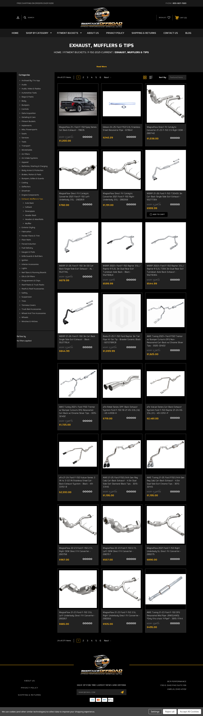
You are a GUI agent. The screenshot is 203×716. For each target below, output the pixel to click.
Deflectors (26, 186)
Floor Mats (26, 239)
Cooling (25, 182)
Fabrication (26, 231)
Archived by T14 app (31, 80)
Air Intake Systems (30, 158)
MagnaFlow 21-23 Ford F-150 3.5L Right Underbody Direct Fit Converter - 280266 (121, 615)
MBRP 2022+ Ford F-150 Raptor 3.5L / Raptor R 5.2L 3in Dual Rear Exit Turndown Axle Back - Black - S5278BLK (121, 270)
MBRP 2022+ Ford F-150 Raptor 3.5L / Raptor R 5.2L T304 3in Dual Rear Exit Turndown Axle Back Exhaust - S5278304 (165, 270)
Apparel (25, 162)
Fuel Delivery (27, 247)
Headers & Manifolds (34, 219)
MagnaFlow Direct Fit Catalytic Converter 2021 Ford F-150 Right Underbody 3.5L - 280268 (118, 196)
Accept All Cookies (189, 711)
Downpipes (30, 211)
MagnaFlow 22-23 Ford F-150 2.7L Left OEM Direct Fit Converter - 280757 (119, 551)
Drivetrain (26, 190)
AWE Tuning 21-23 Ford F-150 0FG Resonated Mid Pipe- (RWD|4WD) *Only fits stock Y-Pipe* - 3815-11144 (165, 615)
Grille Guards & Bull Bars (32, 256)
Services (25, 137)
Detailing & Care (28, 117)
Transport (26, 145)
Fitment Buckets (67, 33)
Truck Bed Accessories (31, 309)
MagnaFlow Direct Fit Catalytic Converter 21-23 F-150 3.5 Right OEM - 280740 (165, 130)
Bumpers (25, 105)
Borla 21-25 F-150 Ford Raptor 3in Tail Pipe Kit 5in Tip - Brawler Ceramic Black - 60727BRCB (122, 339)
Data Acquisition (29, 113)
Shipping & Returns (144, 33)
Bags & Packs (28, 96)
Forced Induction (29, 243)
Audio (24, 84)
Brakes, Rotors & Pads (31, 174)
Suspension (27, 296)
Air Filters (26, 154)
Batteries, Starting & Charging (35, 166)
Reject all (169, 711)
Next (107, 77)
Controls (25, 109)
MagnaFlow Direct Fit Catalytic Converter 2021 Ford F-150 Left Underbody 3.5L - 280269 (74, 196)
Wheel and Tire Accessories (34, 313)
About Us (93, 33)
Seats (24, 133)
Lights (24, 268)
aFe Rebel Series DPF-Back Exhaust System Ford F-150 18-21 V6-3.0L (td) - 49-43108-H (121, 410)
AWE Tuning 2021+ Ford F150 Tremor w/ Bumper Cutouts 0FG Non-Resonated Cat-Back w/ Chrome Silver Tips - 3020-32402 (165, 341)
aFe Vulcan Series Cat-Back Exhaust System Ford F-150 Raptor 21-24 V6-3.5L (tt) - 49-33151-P (165, 410)
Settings (155, 711)
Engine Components (30, 194)
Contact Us (171, 33)
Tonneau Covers (29, 305)
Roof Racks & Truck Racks (33, 284)
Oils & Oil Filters (28, 276)
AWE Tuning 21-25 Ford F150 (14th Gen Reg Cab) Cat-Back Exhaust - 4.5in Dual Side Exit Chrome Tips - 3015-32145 (165, 482)
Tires (24, 300)
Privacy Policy (115, 33)
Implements (27, 125)
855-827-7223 (179, 3)
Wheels (25, 317)
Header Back (30, 215)
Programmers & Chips (31, 280)
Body (24, 100)
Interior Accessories (30, 264)
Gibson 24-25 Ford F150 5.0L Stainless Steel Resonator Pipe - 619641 (121, 128)
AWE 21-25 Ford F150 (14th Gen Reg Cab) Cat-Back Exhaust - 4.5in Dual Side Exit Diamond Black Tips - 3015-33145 (120, 482)
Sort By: (162, 77)
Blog (188, 33)
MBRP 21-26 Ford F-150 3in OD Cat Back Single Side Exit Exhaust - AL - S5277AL (76, 269)
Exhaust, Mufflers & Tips (32, 198)
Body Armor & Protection (32, 170)
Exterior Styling (28, 227)
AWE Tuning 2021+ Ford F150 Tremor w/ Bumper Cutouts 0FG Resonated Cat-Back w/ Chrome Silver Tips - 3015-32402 (78, 411)
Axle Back (29, 202)
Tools (24, 141)
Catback (28, 206)
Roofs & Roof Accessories (33, 288)
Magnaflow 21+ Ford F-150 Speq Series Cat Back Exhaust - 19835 (78, 128)
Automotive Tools (29, 92)
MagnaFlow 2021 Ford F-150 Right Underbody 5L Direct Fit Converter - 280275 (164, 551)
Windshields (27, 149)
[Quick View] (92, 89)
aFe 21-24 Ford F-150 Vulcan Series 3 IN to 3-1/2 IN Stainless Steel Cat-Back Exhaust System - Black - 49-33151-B (77, 482)
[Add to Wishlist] (92, 96)
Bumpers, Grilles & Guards (33, 178)
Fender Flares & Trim (31, 235)
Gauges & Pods (28, 251)
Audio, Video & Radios (31, 88)
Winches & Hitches (30, 321)
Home (15, 33)
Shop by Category (37, 33)
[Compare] (92, 103)
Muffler (28, 223)
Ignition (25, 260)
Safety (24, 292)
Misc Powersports (29, 129)
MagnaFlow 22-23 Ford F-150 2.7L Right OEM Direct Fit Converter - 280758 (76, 551)
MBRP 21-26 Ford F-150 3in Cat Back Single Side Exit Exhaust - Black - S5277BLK (77, 339)
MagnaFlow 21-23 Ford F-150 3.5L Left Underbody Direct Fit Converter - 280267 (77, 615)
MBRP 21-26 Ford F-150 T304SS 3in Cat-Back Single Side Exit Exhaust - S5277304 (164, 196)
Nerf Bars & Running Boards (34, 272)
